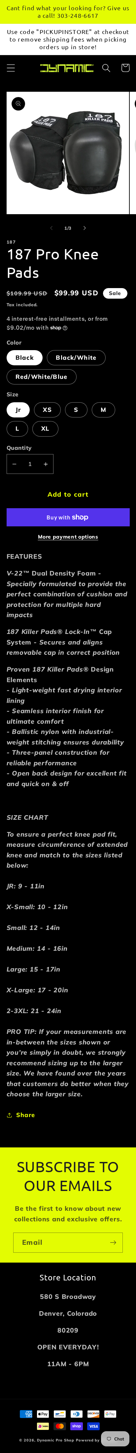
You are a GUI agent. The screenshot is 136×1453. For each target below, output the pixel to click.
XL (45, 428)
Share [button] (25, 1115)
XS (47, 409)
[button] (10, 67)
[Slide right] (85, 228)
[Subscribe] (113, 1243)
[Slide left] (51, 228)
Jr (18, 409)
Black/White (76, 357)
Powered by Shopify (96, 1440)
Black (25, 357)
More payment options (68, 536)
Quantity (19, 447)
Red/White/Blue (42, 376)
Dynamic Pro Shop (56, 1440)
